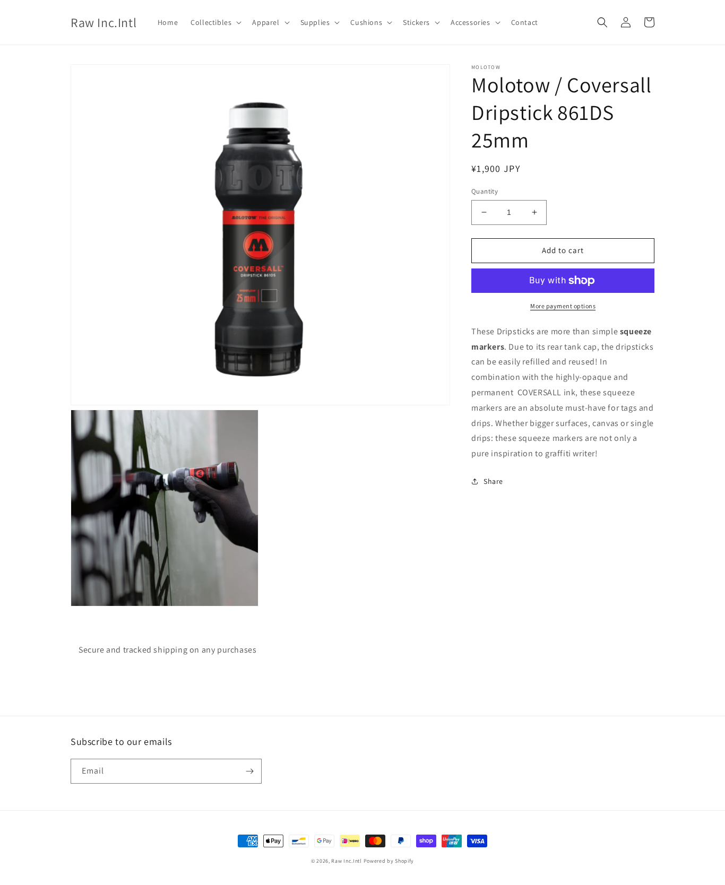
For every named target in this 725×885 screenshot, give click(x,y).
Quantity (484, 191)
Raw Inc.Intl (346, 860)
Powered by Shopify (389, 860)
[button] (215, 22)
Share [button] (493, 481)
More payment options (562, 306)
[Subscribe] (249, 771)
